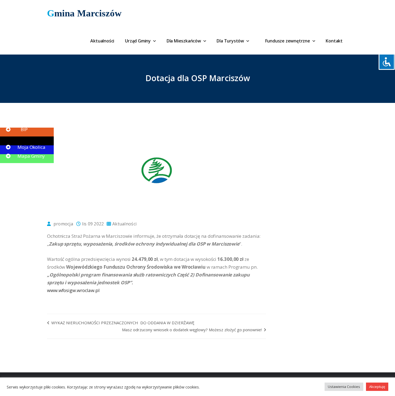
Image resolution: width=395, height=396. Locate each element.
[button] (16, 120)
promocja (63, 224)
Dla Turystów (231, 41)
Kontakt (334, 41)
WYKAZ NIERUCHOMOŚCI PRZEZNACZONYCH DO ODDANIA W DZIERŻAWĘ (122, 322)
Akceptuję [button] (377, 386)
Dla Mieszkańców (184, 41)
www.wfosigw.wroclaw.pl (73, 290)
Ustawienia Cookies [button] (344, 386)
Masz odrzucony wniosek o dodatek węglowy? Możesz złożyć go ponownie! (192, 329)
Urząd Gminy (138, 41)
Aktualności (102, 41)
